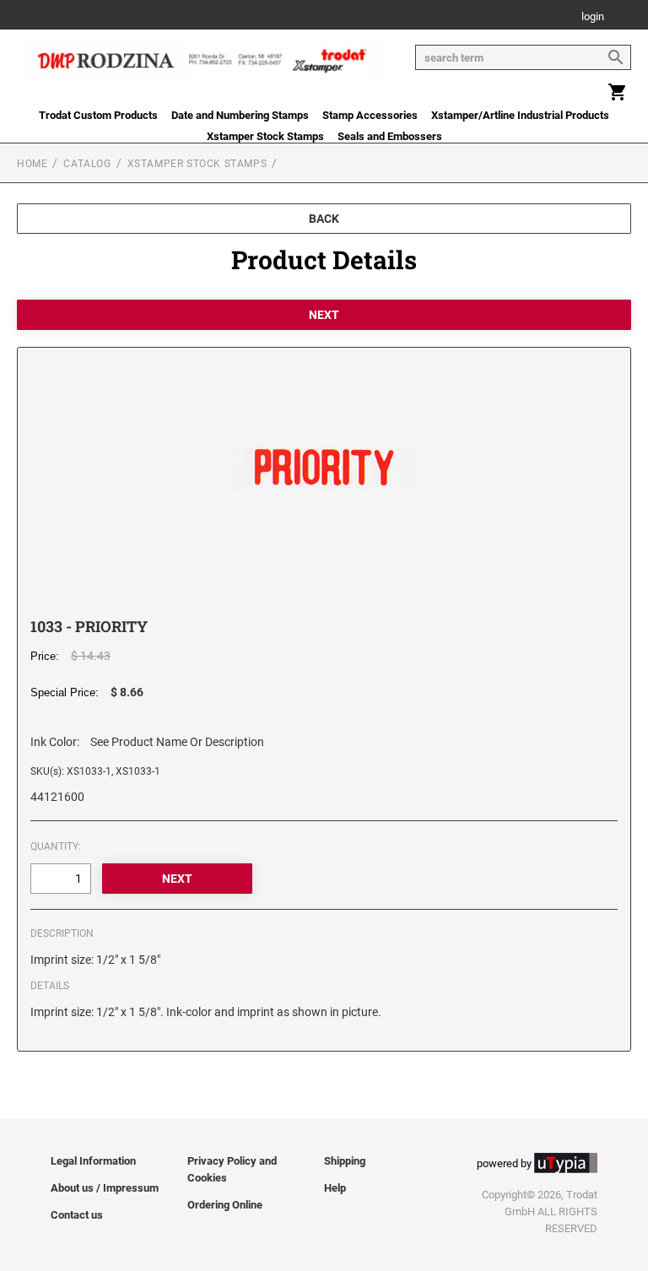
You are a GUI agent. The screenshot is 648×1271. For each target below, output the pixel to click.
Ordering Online (224, 1204)
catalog (87, 164)
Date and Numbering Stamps (240, 115)
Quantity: (55, 846)
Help (335, 1188)
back (324, 218)
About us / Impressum (105, 1188)
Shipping (344, 1161)
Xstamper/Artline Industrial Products (520, 115)
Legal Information (93, 1161)
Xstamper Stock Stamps (265, 136)
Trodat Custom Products (98, 115)
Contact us (77, 1215)
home (32, 164)
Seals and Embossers (390, 136)
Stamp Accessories (370, 115)
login (592, 17)
